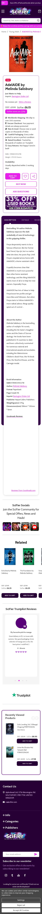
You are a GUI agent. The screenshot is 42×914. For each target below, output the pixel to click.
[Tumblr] (12, 875)
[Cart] (39, 11)
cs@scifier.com (11, 802)
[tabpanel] (10, 573)
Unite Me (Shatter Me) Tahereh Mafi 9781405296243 (25, 749)
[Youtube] (18, 875)
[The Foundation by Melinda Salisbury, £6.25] (28, 556)
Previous (33, 718)
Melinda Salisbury (20, 386)
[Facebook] (25, 875)
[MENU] (2, 11)
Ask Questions (21, 191)
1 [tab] (15, 680)
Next (37, 718)
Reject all (21, 905)
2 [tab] (19, 680)
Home (3, 32)
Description (10, 220)
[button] (21, 203)
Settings (21, 900)
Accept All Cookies (21, 910)
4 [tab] (26, 680)
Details (25, 220)
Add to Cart (27, 741)
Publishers (11, 827)
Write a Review (25, 102)
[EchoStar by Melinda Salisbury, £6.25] (10, 556)
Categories (11, 821)
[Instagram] (6, 875)
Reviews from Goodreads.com (23, 490)
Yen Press (21, 730)
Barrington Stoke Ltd (21, 396)
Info (7, 815)
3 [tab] (22, 680)
